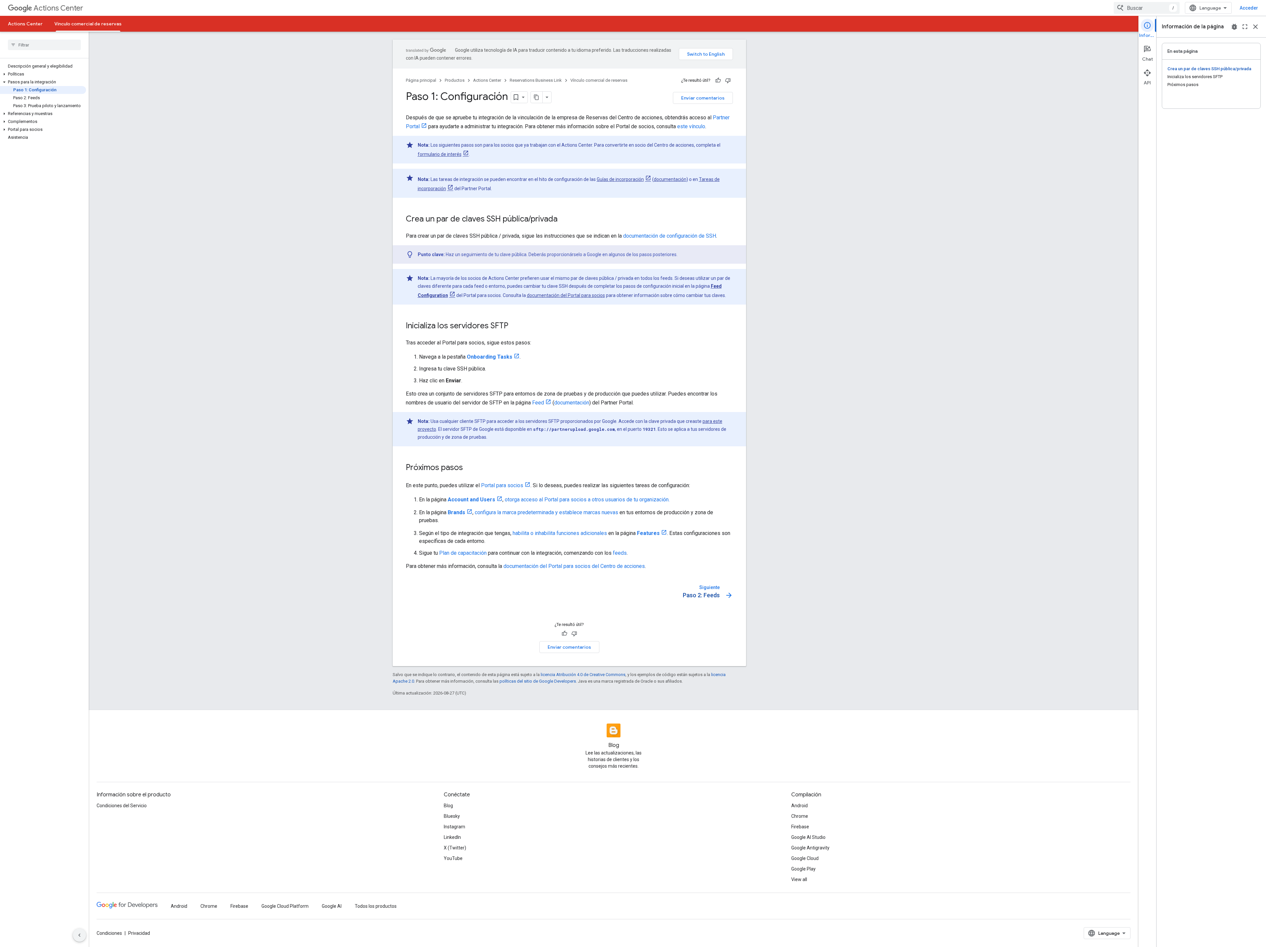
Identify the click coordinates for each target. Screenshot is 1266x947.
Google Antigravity (810, 847)
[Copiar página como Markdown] (537, 97)
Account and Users (471, 499)
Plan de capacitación (463, 553)
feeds (620, 553)
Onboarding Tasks (489, 357)
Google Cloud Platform (285, 906)
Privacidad (139, 933)
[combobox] (1147, 8)
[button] (43, 74)
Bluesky (452, 816)
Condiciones (109, 933)
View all (799, 879)
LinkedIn (452, 837)
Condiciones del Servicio (122, 805)
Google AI (332, 906)
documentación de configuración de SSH (669, 236)
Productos (455, 80)
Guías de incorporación (620, 179)
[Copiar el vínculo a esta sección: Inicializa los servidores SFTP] (515, 326)
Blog (448, 805)
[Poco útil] (728, 80)
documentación (670, 179)
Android (799, 805)
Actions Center (58, 8)
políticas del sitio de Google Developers (537, 681)
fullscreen (1245, 27)
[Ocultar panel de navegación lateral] (79, 935)
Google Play (803, 869)
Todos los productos (376, 906)
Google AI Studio (808, 837)
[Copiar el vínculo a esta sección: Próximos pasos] (469, 468)
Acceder (1249, 8)
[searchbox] (44, 45)
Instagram (454, 826)
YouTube (453, 858)
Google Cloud (805, 858)
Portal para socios (502, 485)
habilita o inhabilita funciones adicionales (560, 533)
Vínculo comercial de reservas (88, 24)
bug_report (1234, 27)
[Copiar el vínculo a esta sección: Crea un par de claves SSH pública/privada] (564, 219)
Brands (456, 512)
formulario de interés (440, 154)
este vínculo (691, 126)
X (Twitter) (455, 847)
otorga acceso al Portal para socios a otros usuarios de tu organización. (587, 499)
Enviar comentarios (703, 98)
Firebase (800, 826)
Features (648, 533)
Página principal (421, 80)
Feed (538, 403)
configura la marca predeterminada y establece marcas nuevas (546, 512)
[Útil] (718, 80)
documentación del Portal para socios (566, 295)
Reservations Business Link (536, 80)
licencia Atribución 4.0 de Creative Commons (583, 674)
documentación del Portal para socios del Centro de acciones (574, 566)
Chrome (799, 816)
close (1255, 27)
